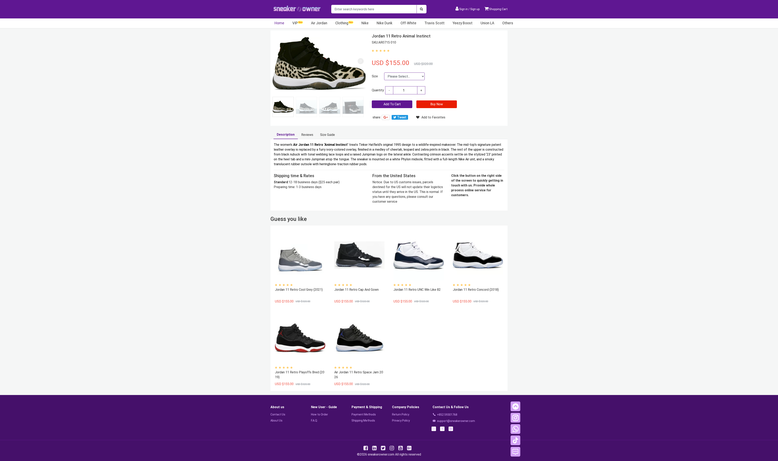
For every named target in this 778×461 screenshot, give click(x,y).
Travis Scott (434, 23)
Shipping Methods (363, 420)
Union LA (487, 23)
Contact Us (277, 414)
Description (286, 134)
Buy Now (436, 104)
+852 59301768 (447, 414)
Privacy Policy (401, 420)
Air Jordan (319, 23)
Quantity (378, 90)
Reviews (307, 135)
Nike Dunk (384, 23)
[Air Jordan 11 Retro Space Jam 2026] (359, 338)
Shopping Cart (498, 9)
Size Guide (327, 135)
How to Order (319, 414)
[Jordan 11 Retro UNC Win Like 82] (418, 255)
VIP (295, 23)
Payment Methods (364, 414)
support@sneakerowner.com (456, 421)
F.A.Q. (314, 420)
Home (279, 23)
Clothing (341, 23)
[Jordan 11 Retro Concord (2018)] (478, 255)
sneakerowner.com (381, 454)
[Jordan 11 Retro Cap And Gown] (359, 255)
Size (375, 76)
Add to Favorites (433, 117)
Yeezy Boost (462, 23)
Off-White (408, 23)
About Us (276, 420)
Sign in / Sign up (469, 9)
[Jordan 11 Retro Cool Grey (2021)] (300, 255)
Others (507, 23)
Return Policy (400, 414)
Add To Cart (392, 104)
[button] (361, 61)
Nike (365, 23)
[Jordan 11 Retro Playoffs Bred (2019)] (300, 338)
